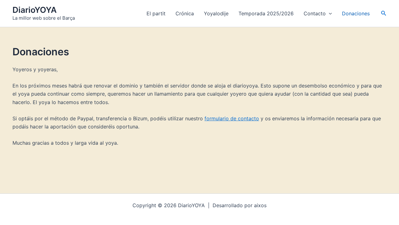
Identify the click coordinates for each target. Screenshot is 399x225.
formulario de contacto (231, 118)
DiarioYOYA (34, 10)
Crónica (184, 13)
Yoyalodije (216, 13)
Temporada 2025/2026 (266, 13)
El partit (156, 13)
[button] (329, 13)
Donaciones (356, 13)
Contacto (315, 13)
